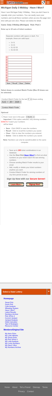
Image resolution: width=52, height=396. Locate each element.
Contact (30, 391)
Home (7, 387)
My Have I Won (11, 345)
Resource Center (11, 326)
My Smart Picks (11, 337)
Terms (45, 387)
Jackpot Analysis (11, 320)
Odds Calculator (11, 322)
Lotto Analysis (10, 306)
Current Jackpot (11, 318)
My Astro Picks (10, 334)
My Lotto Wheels (11, 335)
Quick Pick (9, 304)
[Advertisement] (26, 208)
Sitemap (36, 387)
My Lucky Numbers (12, 343)
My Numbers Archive (13, 347)
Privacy (21, 391)
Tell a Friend (25, 387)
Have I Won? (10, 310)
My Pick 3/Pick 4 (11, 339)
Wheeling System (11, 308)
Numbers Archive (11, 314)
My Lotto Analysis (11, 341)
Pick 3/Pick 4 (10, 316)
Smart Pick (9, 302)
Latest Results (10, 312)
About (14, 387)
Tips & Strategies (11, 324)
